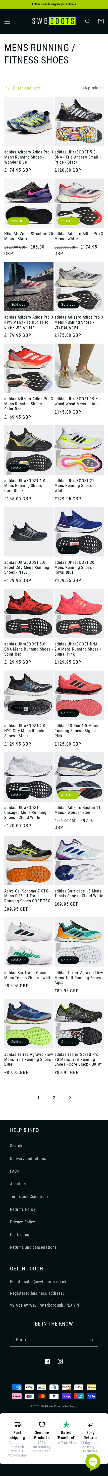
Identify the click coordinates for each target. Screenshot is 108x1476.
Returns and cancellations (33, 1247)
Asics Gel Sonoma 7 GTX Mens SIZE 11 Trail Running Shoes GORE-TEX (27, 896)
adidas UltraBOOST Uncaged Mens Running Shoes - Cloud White (25, 813)
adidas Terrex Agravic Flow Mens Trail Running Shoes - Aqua (79, 978)
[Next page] (69, 1097)
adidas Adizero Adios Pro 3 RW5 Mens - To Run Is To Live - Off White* (28, 322)
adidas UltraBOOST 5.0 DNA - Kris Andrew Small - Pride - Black (78, 157)
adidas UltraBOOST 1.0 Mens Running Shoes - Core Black (24, 486)
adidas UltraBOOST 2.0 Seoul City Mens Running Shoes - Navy (26, 567)
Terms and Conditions (29, 1196)
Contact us (19, 1234)
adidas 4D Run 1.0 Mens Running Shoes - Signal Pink (76, 731)
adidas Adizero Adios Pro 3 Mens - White (79, 236)
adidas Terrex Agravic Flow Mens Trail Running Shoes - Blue (28, 1059)
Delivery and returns (28, 1158)
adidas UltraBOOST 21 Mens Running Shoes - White (74, 486)
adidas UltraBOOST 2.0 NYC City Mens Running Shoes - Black (25, 731)
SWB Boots (47, 1406)
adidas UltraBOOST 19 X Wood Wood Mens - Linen (77, 401)
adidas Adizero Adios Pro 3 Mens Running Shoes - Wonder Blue (28, 157)
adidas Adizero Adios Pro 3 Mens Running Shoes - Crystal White (79, 322)
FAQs (14, 1171)
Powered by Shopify (66, 1406)
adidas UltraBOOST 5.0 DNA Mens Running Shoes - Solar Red (28, 649)
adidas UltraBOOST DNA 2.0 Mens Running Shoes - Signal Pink (78, 649)
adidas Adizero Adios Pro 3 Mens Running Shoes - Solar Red (28, 404)
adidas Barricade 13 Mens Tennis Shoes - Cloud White (79, 894)
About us (18, 1183)
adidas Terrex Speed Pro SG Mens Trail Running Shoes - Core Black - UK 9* (78, 1059)
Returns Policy (23, 1209)
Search (16, 1145)
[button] (7, 21)
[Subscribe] (91, 1340)
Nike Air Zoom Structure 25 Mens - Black (28, 236)
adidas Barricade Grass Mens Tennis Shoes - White (28, 975)
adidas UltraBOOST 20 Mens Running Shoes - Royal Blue (74, 567)
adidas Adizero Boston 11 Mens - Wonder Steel (78, 810)
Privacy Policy (22, 1222)
